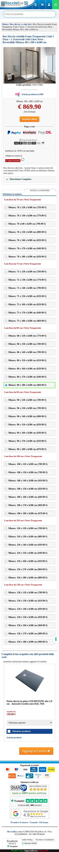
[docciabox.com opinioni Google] (29, 818)
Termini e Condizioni (45, 840)
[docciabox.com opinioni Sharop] (29, 794)
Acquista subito (29, 119)
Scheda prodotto (14, 737)
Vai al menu (35, 4)
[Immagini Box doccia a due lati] (29, 65)
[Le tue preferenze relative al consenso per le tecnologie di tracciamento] (56, 639)
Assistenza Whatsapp (55, 4)
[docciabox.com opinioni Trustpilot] (29, 806)
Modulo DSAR (30, 843)
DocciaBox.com (18, 4)
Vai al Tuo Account (49, 4)
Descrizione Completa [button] (20, 179)
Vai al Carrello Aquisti (42, 4)
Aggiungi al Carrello (34, 751)
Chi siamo (43, 822)
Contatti (33, 822)
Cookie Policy (26, 840)
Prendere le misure (19, 822)
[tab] (29, 179)
